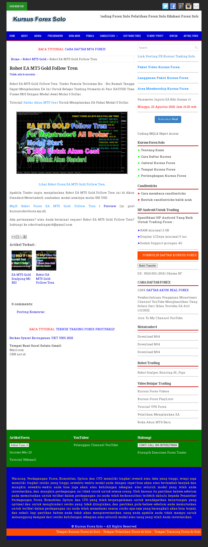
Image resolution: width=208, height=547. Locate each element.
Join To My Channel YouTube (160, 318)
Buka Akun (74, 35)
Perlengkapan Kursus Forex (162, 176)
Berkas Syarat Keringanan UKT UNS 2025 (41, 338)
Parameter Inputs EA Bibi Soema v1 (164, 99)
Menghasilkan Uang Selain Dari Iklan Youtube (167, 304)
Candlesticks (109, 35)
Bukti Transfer (147, 265)
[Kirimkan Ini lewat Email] (13, 237)
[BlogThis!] (17, 237)
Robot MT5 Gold (34, 59)
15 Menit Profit (155, 35)
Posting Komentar (31, 312)
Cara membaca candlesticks (162, 193)
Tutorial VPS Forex (152, 407)
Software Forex (132, 35)
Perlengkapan (55, 35)
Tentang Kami (151, 150)
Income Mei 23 (21, 452)
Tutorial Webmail (23, 459)
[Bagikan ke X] (21, 237)
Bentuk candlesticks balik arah (165, 200)
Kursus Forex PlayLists (155, 399)
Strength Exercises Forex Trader (162, 452)
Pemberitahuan (149, 297)
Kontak (174, 35)
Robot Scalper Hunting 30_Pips (161, 372)
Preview (110, 206)
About (24, 35)
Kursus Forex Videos (153, 391)
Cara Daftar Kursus (154, 156)
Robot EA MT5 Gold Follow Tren (44, 68)
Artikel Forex (191, 35)
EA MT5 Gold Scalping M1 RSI (21, 278)
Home (12, 35)
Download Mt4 (149, 336)
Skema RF (174, 273)
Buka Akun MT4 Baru (154, 422)
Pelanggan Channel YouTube (96, 445)
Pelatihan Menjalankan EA (159, 414)
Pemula (90, 35)
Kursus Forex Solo (89, 526)
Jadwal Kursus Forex (156, 163)
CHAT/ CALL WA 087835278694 (158, 445)
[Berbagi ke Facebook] (25, 237)
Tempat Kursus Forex (157, 169)
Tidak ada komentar (22, 74)
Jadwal (38, 35)
